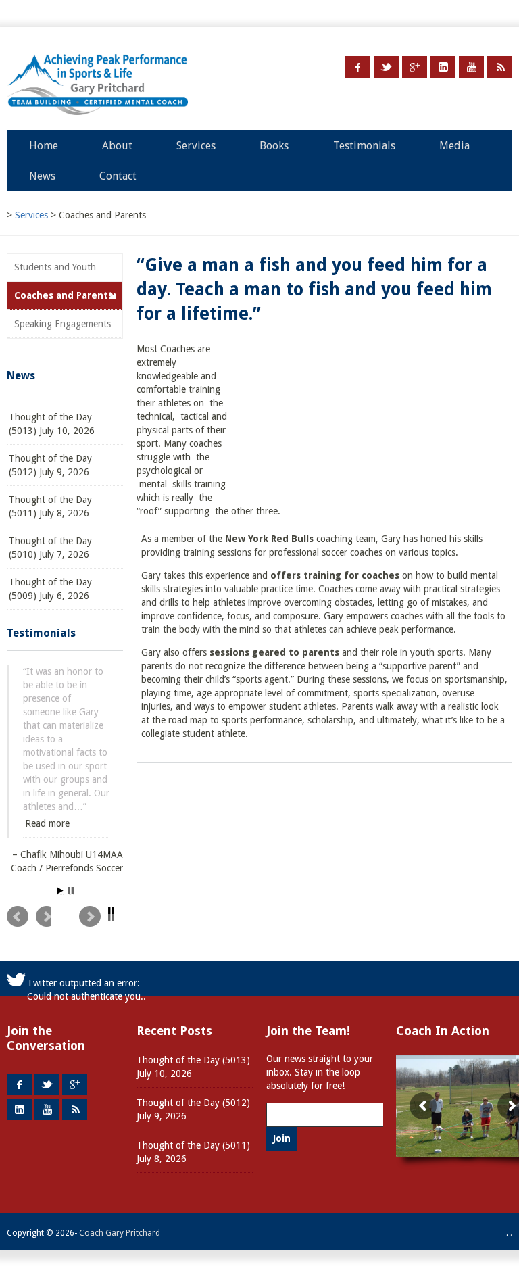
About (117, 145)
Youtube (471, 67)
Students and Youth (55, 267)
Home (43, 145)
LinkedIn (442, 67)
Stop (71, 891)
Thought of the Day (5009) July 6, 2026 (50, 589)
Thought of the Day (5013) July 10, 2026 (52, 424)
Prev (29, 922)
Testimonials (364, 145)
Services (196, 145)
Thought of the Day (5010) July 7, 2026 (50, 547)
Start (60, 891)
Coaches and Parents (63, 295)
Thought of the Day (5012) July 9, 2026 (50, 465)
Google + (414, 67)
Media (454, 145)
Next (101, 922)
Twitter (386, 67)
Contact (118, 176)
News (42, 176)
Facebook (357, 67)
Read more (47, 823)
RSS (499, 67)
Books (274, 145)
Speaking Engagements (62, 323)
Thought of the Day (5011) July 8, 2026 (50, 506)
